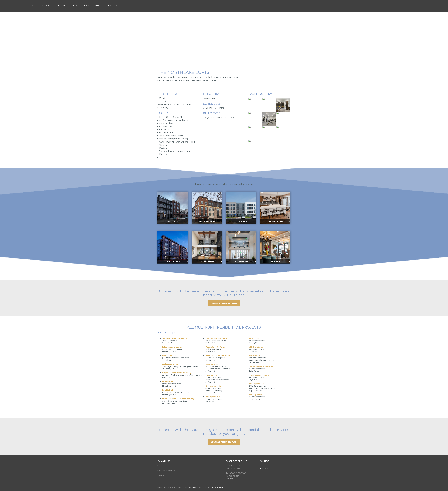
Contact (96, 6)
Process (76, 6)
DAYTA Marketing (217, 488)
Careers (107, 6)
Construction (162, 476)
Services (47, 6)
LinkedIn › (263, 466)
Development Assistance (166, 471)
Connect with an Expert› (224, 303)
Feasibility (161, 466)
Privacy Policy (193, 488)
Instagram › (264, 468)
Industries (62, 6)
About (35, 6)
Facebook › (264, 471)
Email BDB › (230, 478)
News (86, 6)
